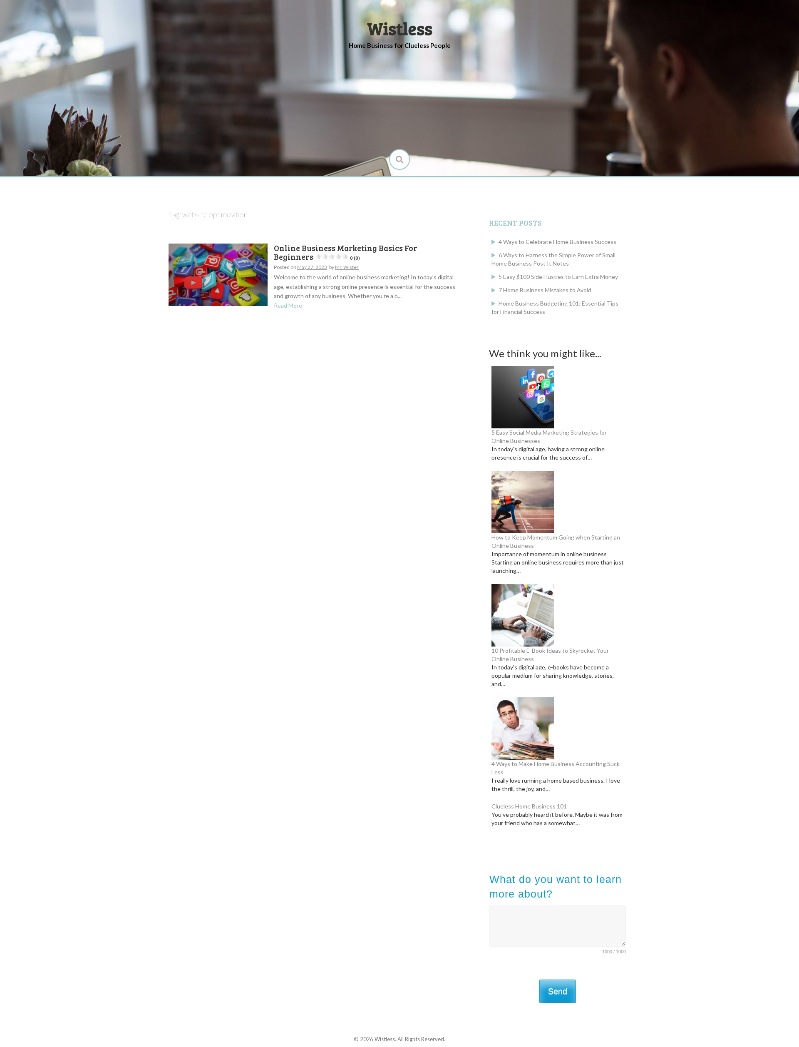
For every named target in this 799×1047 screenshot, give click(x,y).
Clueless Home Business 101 (529, 806)
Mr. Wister (347, 267)
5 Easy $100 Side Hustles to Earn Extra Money (558, 276)
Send (557, 991)
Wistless (399, 28)
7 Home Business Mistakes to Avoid (545, 289)
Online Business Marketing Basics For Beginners (345, 252)
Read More (288, 305)
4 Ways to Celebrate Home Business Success (557, 241)
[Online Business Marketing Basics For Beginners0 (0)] (218, 274)
